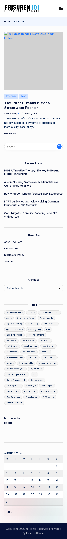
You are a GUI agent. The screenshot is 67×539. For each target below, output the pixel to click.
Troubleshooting (48, 391)
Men (23, 96)
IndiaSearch (12, 346)
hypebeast (11, 340)
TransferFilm (30, 391)
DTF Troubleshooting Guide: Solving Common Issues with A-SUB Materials (31, 203)
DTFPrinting (33, 323)
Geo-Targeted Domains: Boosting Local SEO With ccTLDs (31, 214)
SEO (34, 374)
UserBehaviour (13, 397)
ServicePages (37, 380)
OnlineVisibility (26, 363)
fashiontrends (49, 323)
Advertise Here (13, 242)
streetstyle (31, 385)
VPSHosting (48, 397)
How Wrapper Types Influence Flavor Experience (33, 193)
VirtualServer (32, 397)
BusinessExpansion (49, 312)
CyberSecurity (46, 318)
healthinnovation (14, 335)
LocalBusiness (30, 346)
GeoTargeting (34, 329)
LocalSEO (45, 352)
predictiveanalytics (15, 368)
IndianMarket (28, 340)
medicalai (33, 357)
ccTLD (9, 318)
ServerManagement (15, 380)
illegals (8, 423)
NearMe (10, 363)
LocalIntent (11, 352)
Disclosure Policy (14, 255)
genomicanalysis (14, 329)
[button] (59, 146)
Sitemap (9, 261)
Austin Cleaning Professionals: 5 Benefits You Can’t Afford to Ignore (31, 183)
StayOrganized (13, 385)
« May (9, 512)
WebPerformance (14, 402)
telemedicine (12, 391)
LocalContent (48, 346)
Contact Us (11, 248)
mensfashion (49, 357)
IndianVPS (45, 340)
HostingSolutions (36, 335)
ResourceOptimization (16, 374)
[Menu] (61, 8)
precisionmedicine (47, 363)
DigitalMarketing (14, 323)
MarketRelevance (14, 357)
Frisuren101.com (35, 533)
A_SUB (31, 312)
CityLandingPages (25, 318)
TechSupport (47, 385)
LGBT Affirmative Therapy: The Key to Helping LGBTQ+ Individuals (31, 172)
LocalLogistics (28, 352)
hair (48, 329)
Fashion (11, 96)
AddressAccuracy (14, 312)
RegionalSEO (36, 368)
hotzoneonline (12, 418)
